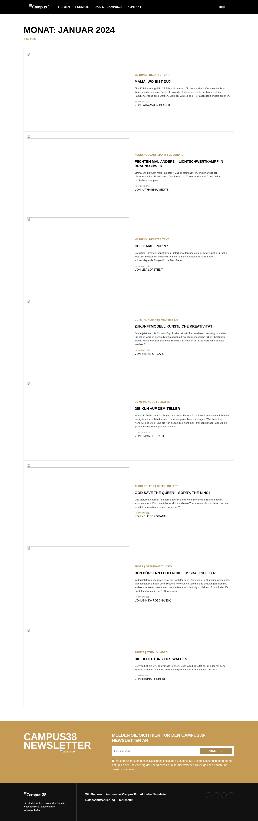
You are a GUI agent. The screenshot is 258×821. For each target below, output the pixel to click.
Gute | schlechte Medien (153, 319)
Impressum (125, 800)
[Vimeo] (231, 795)
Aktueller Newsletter (153, 794)
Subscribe (215, 750)
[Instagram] (216, 795)
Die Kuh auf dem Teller (157, 408)
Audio (139, 155)
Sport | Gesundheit (171, 155)
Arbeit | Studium (147, 652)
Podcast (150, 155)
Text (165, 75)
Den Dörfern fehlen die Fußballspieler (175, 573)
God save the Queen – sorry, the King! (172, 493)
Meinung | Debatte (148, 75)
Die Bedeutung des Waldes (161, 659)
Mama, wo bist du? (153, 81)
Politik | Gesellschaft (161, 486)
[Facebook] (208, 795)
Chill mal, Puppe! (151, 246)
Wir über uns (93, 794)
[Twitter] (224, 795)
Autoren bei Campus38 (121, 794)
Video (168, 566)
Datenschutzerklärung (100, 800)
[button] (25, 7)
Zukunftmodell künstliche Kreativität (173, 326)
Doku (138, 402)
